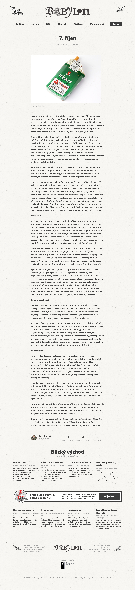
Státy (48, 24)
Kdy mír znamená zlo (23, 510)
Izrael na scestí (48, 510)
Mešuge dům (74, 510)
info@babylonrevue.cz (36, 549)
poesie (70, 513)
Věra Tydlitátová (33, 513)
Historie (62, 24)
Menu (116, 24)
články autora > (44, 439)
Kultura (35, 24)
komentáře (100, 468)
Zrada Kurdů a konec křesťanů (106, 511)
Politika (20, 24)
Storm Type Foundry (83, 578)
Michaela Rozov (33, 465)
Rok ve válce (19, 462)
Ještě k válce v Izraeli (52, 462)
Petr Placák (74, 44)
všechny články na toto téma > (67, 456)
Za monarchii (97, 24)
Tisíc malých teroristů (79, 462)
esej (58, 44)
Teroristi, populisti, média (106, 464)
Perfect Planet (106, 578)
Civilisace (79, 24)
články (15, 465)
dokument (44, 465)
